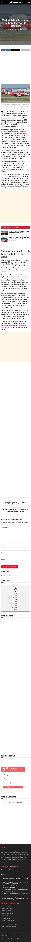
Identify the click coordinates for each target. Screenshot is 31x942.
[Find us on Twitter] (4, 575)
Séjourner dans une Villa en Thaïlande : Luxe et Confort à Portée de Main (19, 238)
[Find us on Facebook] (1, 575)
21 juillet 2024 (13, 240)
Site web (3, 559)
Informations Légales (20, 934)
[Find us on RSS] (9, 575)
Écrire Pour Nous (10, 934)
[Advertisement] (15, 68)
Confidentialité (4, 935)
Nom (3, 546)
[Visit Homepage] (15, 2)
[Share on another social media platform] (25, 50)
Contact (3, 934)
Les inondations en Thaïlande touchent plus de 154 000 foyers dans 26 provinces (15, 890)
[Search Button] (29, 2)
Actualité (7, 46)
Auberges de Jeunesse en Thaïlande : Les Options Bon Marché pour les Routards (15, 883)
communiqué (22, 133)
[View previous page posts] (14, 246)
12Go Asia (13, 792)
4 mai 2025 (12, 234)
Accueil (2, 46)
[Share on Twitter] (15, 50)
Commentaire (5, 527)
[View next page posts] (17, 246)
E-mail (3, 553)
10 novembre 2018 (18, 29)
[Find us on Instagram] (6, 575)
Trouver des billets (14, 787)
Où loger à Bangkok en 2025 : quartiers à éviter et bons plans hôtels (19, 232)
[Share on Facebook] (6, 50)
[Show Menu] (2, 2)
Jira (10, 29)
